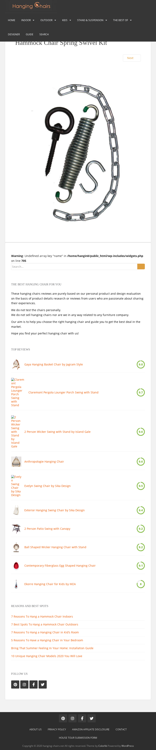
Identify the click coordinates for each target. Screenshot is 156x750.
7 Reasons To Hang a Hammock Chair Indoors (42, 616)
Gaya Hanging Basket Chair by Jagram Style (53, 364)
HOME (11, 20)
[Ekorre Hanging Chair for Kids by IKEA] (16, 584)
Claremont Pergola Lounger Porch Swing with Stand (63, 392)
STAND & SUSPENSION (90, 20)
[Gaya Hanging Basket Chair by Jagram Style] (16, 364)
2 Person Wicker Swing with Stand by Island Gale (57, 432)
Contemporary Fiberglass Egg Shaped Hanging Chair (60, 565)
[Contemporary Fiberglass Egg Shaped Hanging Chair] (16, 566)
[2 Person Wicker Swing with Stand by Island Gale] (16, 431)
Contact (121, 729)
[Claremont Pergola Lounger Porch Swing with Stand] (18, 392)
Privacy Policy (57, 729)
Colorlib (102, 746)
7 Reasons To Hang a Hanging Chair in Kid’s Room (45, 632)
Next (130, 58)
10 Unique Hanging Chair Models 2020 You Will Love (46, 656)
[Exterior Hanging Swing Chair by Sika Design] (16, 510)
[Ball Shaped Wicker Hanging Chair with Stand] (16, 547)
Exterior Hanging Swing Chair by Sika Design (54, 510)
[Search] (141, 266)
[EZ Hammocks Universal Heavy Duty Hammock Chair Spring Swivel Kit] (78, 149)
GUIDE (29, 34)
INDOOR (26, 20)
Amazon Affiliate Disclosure (90, 729)
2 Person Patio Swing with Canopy (47, 529)
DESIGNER (14, 34)
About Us (35, 729)
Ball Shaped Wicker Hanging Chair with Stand (55, 547)
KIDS (64, 20)
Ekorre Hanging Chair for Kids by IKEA (50, 584)
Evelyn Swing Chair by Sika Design (47, 486)
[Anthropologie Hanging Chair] (16, 462)
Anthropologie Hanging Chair (44, 461)
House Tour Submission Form (78, 737)
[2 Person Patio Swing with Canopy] (16, 529)
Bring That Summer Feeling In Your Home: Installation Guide (52, 648)
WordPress (127, 746)
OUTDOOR (46, 20)
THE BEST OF (120, 20)
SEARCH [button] (44, 34)
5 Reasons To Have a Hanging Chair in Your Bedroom (47, 640)
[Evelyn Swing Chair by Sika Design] (16, 486)
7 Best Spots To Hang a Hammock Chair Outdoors (44, 624)
